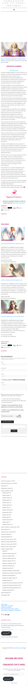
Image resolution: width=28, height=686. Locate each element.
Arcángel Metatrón (6, 509)
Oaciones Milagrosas (11, 59)
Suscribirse (7, 679)
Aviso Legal (4, 604)
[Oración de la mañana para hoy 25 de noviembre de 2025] (13, 306)
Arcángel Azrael (5, 492)
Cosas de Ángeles (4, 529)
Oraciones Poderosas (6, 590)
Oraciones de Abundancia (7, 565)
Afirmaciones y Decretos (6, 488)
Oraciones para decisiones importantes (10, 585)
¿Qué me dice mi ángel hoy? (6, 481)
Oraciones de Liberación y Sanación (9, 570)
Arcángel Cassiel (5, 495)
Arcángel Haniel (5, 502)
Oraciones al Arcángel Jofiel (8, 563)
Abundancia (3, 485)
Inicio (2, 59)
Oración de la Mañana (6, 556)
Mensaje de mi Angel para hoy (7, 539)
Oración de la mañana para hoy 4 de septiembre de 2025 (12, 243)
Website (2, 374)
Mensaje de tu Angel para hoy (7, 544)
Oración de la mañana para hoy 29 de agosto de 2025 (11, 280)
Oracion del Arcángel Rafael (8, 558)
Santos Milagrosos (5, 592)
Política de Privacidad (19, 380)
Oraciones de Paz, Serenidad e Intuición (10, 573)
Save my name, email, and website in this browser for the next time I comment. (12, 395)
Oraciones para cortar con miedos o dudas (11, 582)
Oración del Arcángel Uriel (8, 560)
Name (2, 362)
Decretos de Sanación (5, 534)
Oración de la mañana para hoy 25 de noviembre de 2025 (12, 316)
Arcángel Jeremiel (6, 505)
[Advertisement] (14, 26)
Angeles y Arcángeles (5, 490)
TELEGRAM (16, 203)
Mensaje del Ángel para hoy (7, 546)
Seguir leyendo (14, 683)
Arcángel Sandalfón (6, 519)
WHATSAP (22, 203)
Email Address (4, 368)
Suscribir (5, 633)
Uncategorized (4, 595)
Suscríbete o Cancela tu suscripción (11, 610)
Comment (2, 382)
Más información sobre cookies (9, 609)
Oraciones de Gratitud (7, 568)
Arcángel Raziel (5, 517)
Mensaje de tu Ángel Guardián (7, 541)
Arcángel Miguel (5, 512)
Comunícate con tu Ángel (19, 648)
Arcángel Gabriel (6, 500)
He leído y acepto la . (13, 380)
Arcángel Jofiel (5, 507)
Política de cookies (6, 607)
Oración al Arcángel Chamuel (8, 553)
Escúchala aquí (14, 70)
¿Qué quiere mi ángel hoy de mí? (7, 483)
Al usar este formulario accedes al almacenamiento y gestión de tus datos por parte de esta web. (14, 400)
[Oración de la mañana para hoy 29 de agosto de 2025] (13, 270)
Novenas (4, 551)
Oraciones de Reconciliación (8, 575)
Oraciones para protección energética (10, 587)
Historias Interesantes (5, 536)
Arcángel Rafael (5, 514)
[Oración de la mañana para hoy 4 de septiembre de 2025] (13, 233)
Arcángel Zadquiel (6, 524)
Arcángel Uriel (5, 522)
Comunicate (6, 341)
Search (14, 430)
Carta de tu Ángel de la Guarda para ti (9, 527)
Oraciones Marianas (6, 580)
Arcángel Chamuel (6, 497)
